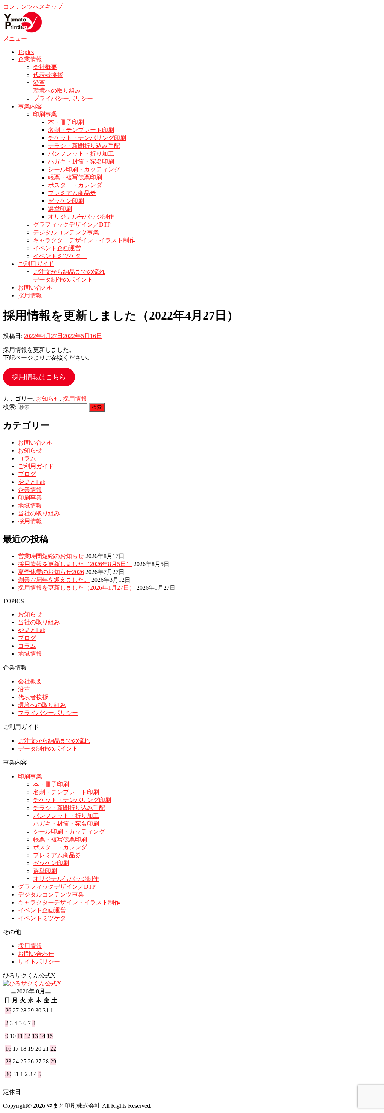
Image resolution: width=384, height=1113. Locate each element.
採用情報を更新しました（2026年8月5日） (75, 564)
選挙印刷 (60, 209)
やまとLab (31, 482)
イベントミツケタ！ (60, 256)
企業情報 (30, 59)
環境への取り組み (57, 90)
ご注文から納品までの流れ (69, 272)
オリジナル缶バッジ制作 (81, 216)
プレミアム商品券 (72, 193)
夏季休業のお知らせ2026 (51, 572)
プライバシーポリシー (63, 98)
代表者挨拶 (48, 75)
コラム (27, 458)
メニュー (15, 38)
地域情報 (30, 505)
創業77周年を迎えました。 (54, 580)
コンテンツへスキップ (33, 6)
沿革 (39, 83)
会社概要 (45, 67)
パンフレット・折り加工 (81, 153)
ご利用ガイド (36, 264)
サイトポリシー (39, 961)
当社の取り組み (39, 513)
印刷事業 (45, 114)
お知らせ (48, 398)
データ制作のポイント (63, 279)
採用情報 (30, 295)
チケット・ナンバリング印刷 (87, 138)
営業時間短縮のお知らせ (51, 556)
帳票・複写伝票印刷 (75, 177)
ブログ (27, 474)
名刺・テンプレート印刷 (81, 130)
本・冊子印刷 (66, 122)
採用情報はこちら (39, 377)
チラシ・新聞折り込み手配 (84, 146)
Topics (26, 52)
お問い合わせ (36, 287)
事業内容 (30, 106)
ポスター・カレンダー (78, 185)
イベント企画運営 (57, 248)
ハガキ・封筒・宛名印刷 (81, 161)
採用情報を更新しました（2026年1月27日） (76, 587)
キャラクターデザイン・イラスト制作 (84, 240)
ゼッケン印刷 (66, 201)
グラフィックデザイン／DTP (72, 224)
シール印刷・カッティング (84, 169)
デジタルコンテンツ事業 (66, 232)
